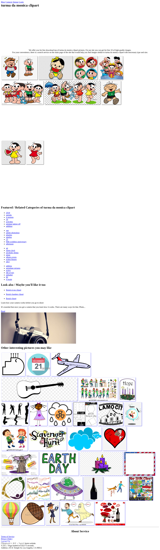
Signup (15, 2)
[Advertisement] (80, 28)
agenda (9, 215)
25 (7, 239)
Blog (3, 2)
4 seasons (10, 217)
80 (7, 277)
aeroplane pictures (13, 268)
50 (7, 219)
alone (8, 255)
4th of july (10, 273)
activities (9, 222)
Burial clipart (11, 298)
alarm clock (10, 250)
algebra (9, 237)
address (9, 266)
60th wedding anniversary (16, 242)
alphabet (9, 275)
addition (9, 226)
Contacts (8, 2)
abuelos (9, 235)
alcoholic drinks (12, 253)
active (8, 270)
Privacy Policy (6, 539)
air (7, 248)
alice (8, 262)
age (7, 230)
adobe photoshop (13, 233)
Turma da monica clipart (48, 76)
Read (3, 311)
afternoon (10, 244)
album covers (11, 257)
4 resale (9, 279)
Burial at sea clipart (13, 290)
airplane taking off (13, 224)
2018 (8, 213)
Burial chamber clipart (15, 294)
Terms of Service (7, 537)
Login (21, 2)
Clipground (12, 542)
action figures (11, 259)
